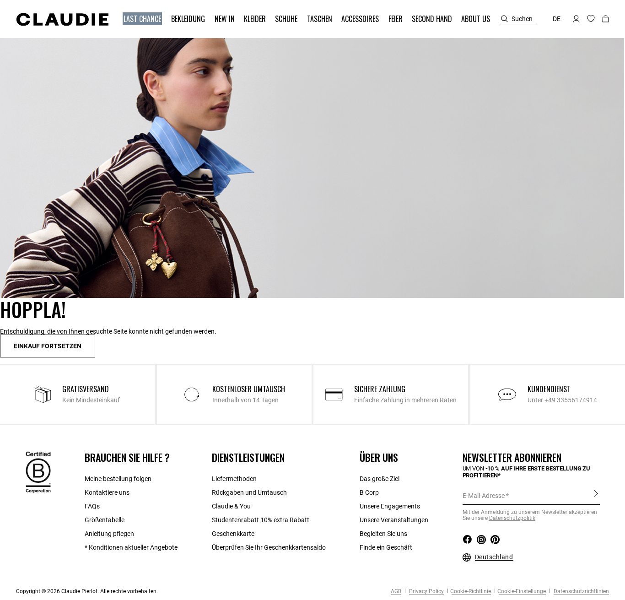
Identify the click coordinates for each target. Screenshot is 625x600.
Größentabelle (104, 520)
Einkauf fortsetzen (47, 346)
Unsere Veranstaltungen (394, 520)
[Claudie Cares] (38, 472)
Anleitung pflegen (109, 533)
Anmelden (596, 495)
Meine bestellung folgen (118, 478)
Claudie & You (231, 506)
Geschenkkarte (233, 533)
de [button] (556, 18)
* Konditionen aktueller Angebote (131, 547)
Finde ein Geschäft (386, 547)
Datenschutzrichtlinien (580, 591)
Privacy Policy (426, 591)
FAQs (92, 506)
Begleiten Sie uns (383, 533)
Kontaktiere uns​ (107, 492)
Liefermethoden (234, 478)
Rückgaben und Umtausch (249, 492)
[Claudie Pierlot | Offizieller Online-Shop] (62, 19)
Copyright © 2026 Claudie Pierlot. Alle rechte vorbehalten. (87, 591)
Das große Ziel (379, 478)
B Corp (369, 492)
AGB (396, 591)
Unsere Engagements (390, 506)
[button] (143, 19)
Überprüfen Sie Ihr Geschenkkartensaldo (269, 547)
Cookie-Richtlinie (470, 591)
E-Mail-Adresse (484, 495)
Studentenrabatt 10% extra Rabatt (260, 520)
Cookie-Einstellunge (521, 591)
